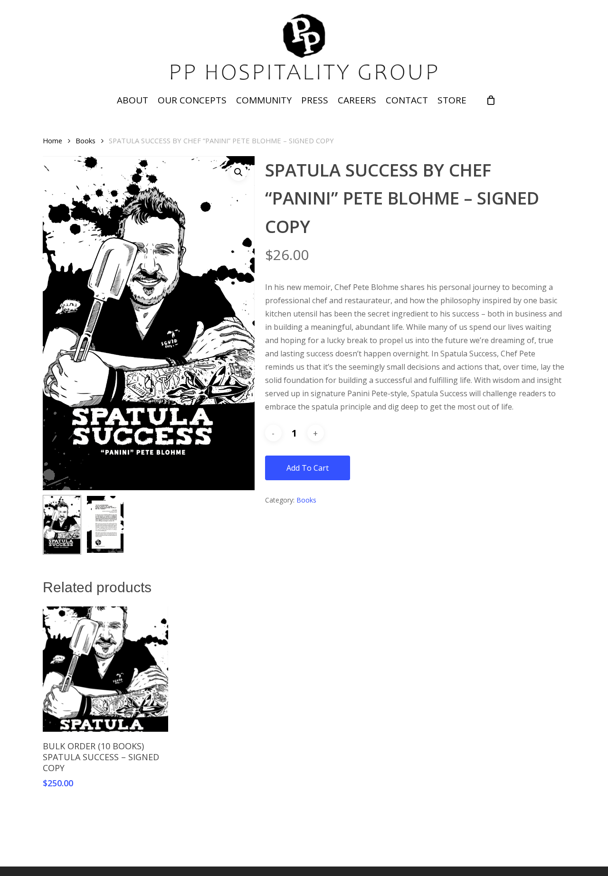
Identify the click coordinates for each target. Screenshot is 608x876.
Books (85, 140)
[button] (238, 172)
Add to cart (307, 468)
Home (52, 140)
